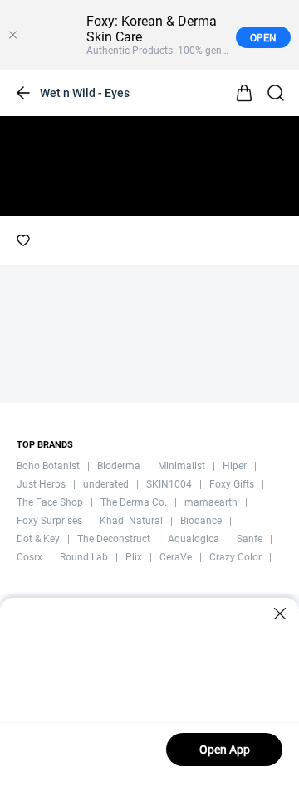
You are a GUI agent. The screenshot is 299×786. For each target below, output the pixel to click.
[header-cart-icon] (244, 93)
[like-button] (23, 240)
